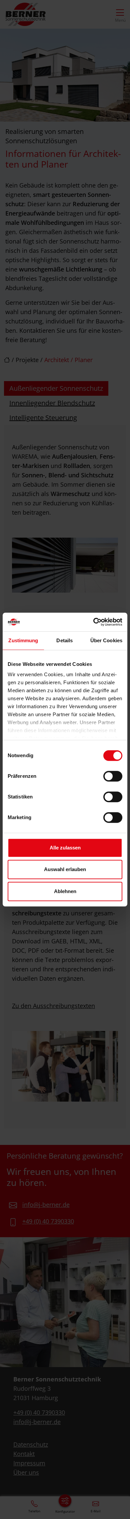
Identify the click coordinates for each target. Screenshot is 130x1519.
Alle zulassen (65, 847)
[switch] (112, 776)
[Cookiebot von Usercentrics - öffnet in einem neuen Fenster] (93, 622)
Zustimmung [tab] (23, 640)
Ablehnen (65, 891)
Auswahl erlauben (65, 869)
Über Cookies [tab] (106, 640)
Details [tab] (64, 640)
